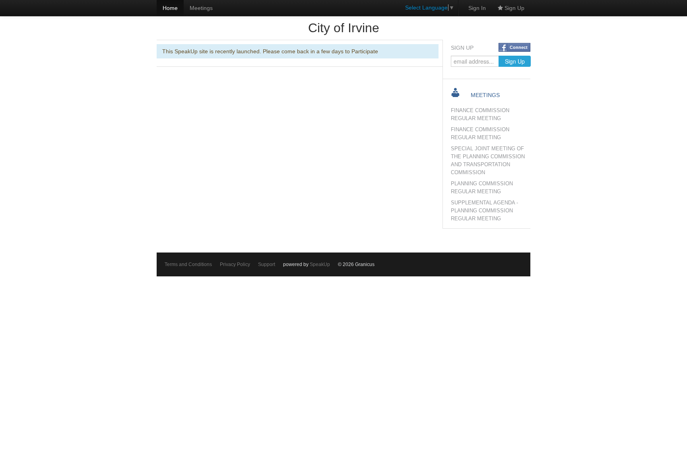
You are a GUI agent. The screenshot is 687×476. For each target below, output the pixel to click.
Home (170, 8)
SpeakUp (320, 264)
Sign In (477, 8)
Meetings (201, 8)
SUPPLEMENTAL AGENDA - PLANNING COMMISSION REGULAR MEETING (484, 210)
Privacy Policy (235, 264)
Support (266, 264)
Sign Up (513, 8)
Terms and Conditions (188, 264)
